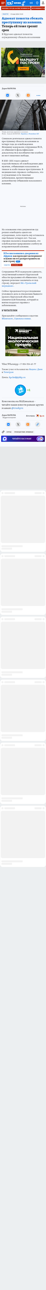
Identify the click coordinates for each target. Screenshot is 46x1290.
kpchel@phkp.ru (17, 377)
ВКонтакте (7, 318)
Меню (3, 3)
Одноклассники (22, 318)
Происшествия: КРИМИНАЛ (23, 432)
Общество (5, 14)
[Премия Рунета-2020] (23, 3)
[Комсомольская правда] (14, 3)
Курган (9, 432)
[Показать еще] (38, 95)
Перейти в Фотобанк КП (30, 134)
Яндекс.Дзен (35, 369)
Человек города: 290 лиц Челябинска (16, 8)
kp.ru (42, 416)
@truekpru (17, 408)
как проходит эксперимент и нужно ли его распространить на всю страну (23, 257)
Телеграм (8, 372)
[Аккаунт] (43, 3)
